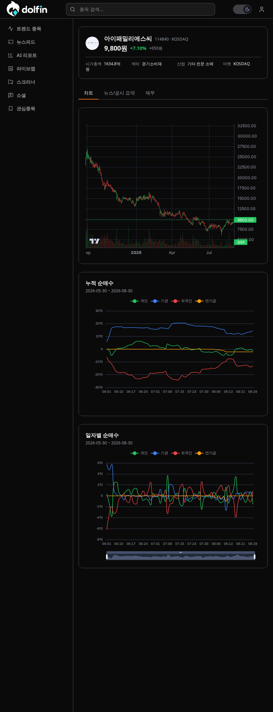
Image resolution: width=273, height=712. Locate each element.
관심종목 (26, 108)
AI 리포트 (27, 55)
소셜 (21, 95)
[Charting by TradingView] (95, 241)
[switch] (242, 9)
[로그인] (262, 9)
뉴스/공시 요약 (119, 93)
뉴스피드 (26, 42)
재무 (150, 93)
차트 (88, 93)
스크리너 (26, 82)
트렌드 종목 (29, 28)
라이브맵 (26, 68)
